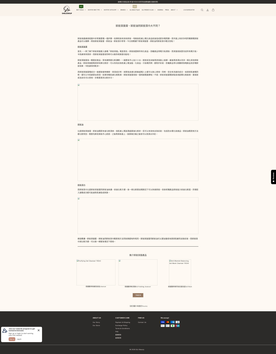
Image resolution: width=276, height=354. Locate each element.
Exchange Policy (121, 325)
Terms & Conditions (122, 328)
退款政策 (118, 338)
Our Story (96, 322)
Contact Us (142, 322)
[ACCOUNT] (207, 10)
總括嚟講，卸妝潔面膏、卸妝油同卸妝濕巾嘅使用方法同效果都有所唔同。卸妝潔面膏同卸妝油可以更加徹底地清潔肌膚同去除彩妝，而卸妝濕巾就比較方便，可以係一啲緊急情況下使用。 (138, 240)
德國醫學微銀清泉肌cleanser (96, 286)
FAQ (116, 331)
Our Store (96, 325)
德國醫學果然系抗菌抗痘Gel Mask (180, 287)
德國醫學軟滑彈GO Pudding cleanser (138, 287)
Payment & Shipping (122, 322)
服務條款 (118, 335)
